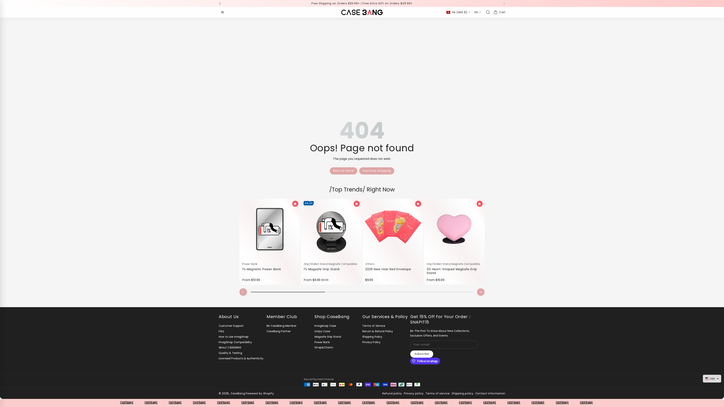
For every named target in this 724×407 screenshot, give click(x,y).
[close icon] (414, 178)
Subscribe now (389, 225)
